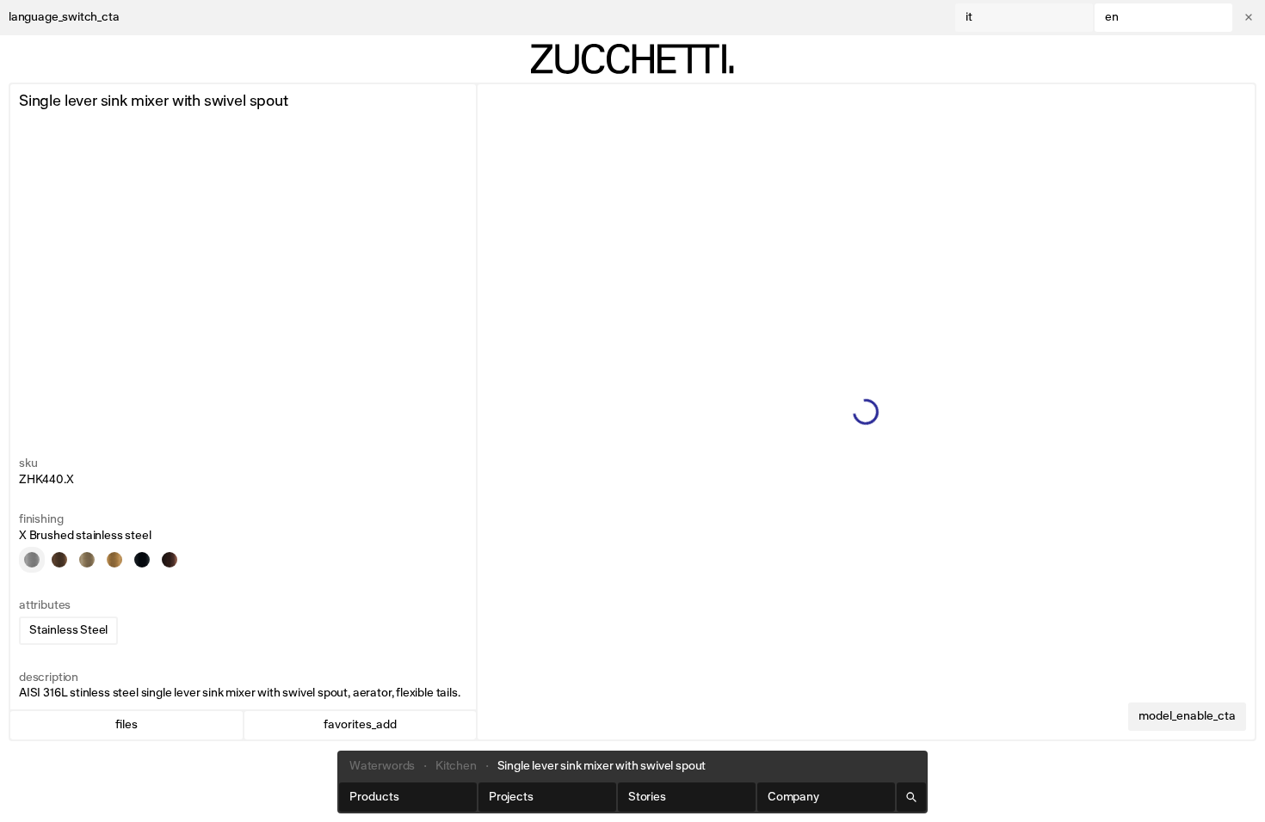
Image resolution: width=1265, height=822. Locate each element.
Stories (647, 797)
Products (374, 797)
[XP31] (87, 560)
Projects (511, 797)
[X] (32, 560)
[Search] (911, 797)
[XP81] (142, 560)
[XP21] (59, 560)
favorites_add (360, 725)
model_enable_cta (1187, 716)
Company (793, 797)
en (1112, 17)
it (969, 17)
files (126, 725)
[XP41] (114, 560)
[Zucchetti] (632, 59)
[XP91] (169, 560)
